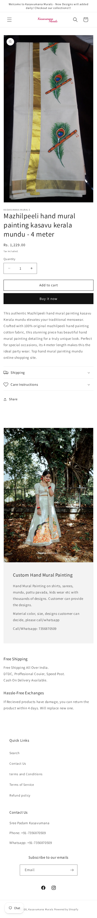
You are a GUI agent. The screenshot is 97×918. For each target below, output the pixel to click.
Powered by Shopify (66, 909)
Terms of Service (21, 784)
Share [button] (13, 399)
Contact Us (17, 763)
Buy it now (48, 298)
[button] (9, 20)
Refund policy (19, 795)
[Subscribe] (72, 870)
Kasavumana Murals (40, 909)
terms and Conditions (26, 774)
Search (14, 753)
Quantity (9, 259)
